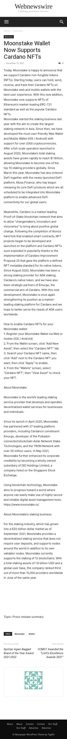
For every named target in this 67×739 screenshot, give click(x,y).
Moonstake (20, 633)
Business (18, 30)
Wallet (32, 633)
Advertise (33, 727)
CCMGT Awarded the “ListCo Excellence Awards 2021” (50, 653)
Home (7, 30)
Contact (30, 724)
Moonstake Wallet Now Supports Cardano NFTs (27, 50)
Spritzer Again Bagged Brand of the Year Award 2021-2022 (19, 653)
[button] (6, 22)
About (10, 724)
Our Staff (52, 724)
